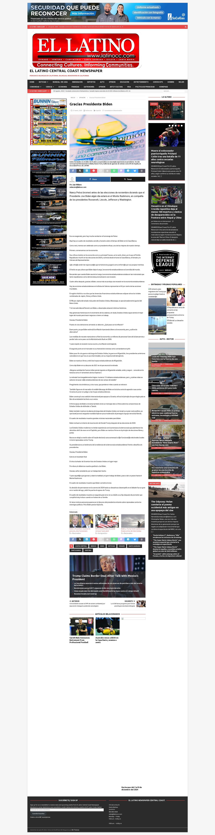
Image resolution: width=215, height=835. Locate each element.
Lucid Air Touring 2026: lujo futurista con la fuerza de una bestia (165, 359)
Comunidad (34, 87)
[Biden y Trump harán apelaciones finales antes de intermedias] (133, 521)
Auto (102, 82)
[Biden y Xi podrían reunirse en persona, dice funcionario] (81, 521)
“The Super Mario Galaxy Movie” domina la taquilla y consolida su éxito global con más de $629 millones (167, 549)
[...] (161, 176)
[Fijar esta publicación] (93, 171)
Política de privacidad (145, 87)
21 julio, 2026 (157, 420)
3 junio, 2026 (157, 475)
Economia (63, 87)
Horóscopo (158, 82)
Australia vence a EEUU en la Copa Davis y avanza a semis (107, 640)
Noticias (42, 82)
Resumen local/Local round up (85, 594)
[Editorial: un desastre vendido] (176, 321)
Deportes (91, 82)
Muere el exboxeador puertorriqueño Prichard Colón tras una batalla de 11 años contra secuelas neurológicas (166, 156)
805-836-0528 (113, 812)
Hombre (171, 82)
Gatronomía (89, 87)
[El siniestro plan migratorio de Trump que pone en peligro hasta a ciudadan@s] (157, 293)
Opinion (112, 82)
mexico (93, 546)
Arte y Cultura (116, 87)
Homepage (163, 87)
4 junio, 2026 (157, 448)
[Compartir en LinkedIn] (86, 171)
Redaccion (88, 110)
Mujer (181, 82)
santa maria (76, 550)
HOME (32, 82)
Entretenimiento (141, 82)
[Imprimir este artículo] (107, 171)
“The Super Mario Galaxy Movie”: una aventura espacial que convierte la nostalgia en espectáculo (167, 542)
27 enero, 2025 (77, 110)
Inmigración (77, 82)
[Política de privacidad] (186, 27)
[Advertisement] (107, 219)
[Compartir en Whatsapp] (114, 171)
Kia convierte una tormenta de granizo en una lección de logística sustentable (165, 470)
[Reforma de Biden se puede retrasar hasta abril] (107, 521)
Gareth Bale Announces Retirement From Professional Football (80, 640)
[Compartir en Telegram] (128, 171)
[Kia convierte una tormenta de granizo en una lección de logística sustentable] (166, 465)
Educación (124, 82)
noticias (111, 546)
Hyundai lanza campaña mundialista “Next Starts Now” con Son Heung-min (165, 442)
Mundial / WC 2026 (60, 82)
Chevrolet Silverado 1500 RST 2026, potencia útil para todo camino (165, 388)
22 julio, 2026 (157, 393)
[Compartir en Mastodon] (121, 171)
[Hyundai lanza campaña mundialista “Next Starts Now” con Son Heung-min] (166, 438)
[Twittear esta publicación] (79, 171)
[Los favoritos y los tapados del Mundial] (160, 110)
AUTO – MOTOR (167, 339)
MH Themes (75, 830)
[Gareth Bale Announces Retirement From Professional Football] (82, 626)
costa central (81, 546)
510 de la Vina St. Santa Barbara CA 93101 (114, 807)
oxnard (122, 546)
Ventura (88, 550)
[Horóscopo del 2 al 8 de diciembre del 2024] (133, 701)
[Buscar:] (173, 91)
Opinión (102, 87)
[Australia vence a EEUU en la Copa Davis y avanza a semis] (108, 626)
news (102, 546)
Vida (129, 87)
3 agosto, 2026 (157, 364)
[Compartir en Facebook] (73, 171)
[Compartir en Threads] (141, 171)
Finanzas (75, 87)
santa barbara (134, 546)
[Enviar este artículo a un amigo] (100, 171)
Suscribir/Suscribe (38, 813)
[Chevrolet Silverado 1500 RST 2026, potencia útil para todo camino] (166, 383)
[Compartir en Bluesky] (134, 171)
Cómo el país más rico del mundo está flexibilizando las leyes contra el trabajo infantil (106, 591)
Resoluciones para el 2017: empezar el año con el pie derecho (97, 588)
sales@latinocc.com (115, 814)
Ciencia (49, 87)
